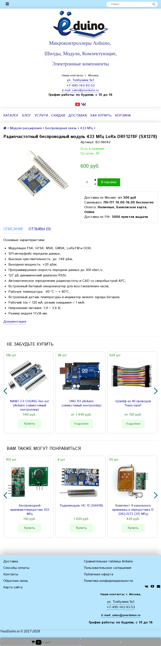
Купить (29, 423)
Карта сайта (12, 587)
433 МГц (86, 128)
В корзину (109, 182)
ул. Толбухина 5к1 (80, 80)
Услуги (41, 115)
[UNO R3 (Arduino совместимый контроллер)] (79, 377)
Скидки (58, 115)
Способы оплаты (16, 568)
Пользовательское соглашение (107, 568)
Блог (26, 115)
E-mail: (67, 90)
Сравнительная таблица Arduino (108, 561)
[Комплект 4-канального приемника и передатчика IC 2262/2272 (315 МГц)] (131, 481)
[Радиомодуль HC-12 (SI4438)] (79, 481)
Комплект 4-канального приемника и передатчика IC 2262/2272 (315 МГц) (133, 510)
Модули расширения (26, 128)
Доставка (77, 115)
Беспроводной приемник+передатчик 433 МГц (29, 510)
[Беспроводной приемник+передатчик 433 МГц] (27, 481)
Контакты (10, 574)
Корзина (123, 115)
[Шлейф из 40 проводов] (131, 377)
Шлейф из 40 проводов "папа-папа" (133, 403)
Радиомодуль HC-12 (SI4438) (81, 506)
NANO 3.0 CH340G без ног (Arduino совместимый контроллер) (29, 405)
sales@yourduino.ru (85, 90)
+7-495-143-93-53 (80, 85)
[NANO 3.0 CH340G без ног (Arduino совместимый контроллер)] (27, 377)
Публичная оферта (98, 574)
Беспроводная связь (61, 128)
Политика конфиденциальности (108, 580)
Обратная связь (15, 580)
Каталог (11, 115)
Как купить (101, 115)
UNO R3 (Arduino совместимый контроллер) (81, 403)
